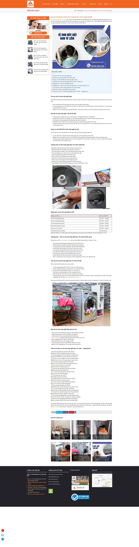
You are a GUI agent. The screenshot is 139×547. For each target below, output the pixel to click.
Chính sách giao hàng (54, 481)
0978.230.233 (38, 33)
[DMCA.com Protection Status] (51, 492)
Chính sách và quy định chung (55, 474)
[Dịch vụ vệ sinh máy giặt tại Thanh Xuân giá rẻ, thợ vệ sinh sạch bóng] (30, 57)
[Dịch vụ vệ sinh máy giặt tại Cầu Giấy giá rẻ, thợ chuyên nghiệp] (30, 42)
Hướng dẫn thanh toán (54, 476)
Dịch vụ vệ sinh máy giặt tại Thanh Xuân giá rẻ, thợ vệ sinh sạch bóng (41, 57)
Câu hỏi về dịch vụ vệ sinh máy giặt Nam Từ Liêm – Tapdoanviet (70, 91)
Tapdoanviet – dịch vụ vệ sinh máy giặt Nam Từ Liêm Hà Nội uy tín (71, 85)
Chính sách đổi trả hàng (54, 484)
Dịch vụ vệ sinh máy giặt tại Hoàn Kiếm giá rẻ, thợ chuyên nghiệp (40, 50)
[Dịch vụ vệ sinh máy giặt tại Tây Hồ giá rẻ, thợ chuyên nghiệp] (30, 71)
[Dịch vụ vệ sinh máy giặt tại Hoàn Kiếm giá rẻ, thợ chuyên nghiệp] (30, 49)
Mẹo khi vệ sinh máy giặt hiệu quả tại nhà (64, 89)
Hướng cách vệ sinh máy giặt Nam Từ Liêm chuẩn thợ (67, 81)
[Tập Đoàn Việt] (30, 3)
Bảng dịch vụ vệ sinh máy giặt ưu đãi (63, 83)
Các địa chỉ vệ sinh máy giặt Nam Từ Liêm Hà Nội (66, 87)
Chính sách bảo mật (53, 479)
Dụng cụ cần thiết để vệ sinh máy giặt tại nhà (65, 79)
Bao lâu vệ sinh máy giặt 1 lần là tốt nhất (64, 77)
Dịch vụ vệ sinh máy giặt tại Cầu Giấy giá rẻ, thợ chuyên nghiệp (40, 42)
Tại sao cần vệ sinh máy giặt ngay (62, 75)
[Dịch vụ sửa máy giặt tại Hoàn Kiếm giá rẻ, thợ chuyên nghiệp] (30, 64)
